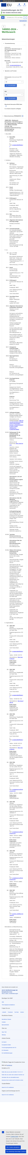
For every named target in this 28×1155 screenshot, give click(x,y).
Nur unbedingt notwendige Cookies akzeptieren (16, 1151)
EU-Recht (4, 1042)
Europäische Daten (6, 1044)
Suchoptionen (23, 20)
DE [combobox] (6, 81)
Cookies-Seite (14, 1136)
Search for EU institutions (8, 1087)
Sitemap (4, 1034)
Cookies (4, 1022)
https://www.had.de (16, 444)
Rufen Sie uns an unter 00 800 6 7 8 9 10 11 (12, 1072)
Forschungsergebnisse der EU (9, 1047)
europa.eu (9, 1065)
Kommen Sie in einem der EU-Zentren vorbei (12, 1080)
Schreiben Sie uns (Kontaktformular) (10, 1077)
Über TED (4, 1032)
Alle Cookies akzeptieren (13, 1147)
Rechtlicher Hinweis (6, 1019)
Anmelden (19, 5)
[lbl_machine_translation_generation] (6, 106)
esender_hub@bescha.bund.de (16, 914)
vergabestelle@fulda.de (15, 65)
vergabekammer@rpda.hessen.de (16, 790)
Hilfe (3, 1002)
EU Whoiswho (5, 1050)
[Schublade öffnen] (3, 26)
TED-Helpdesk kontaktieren (8, 1004)
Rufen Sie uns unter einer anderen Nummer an (13, 1074)
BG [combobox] (6, 94)
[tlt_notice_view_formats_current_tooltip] (22, 116)
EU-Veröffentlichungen (7, 1053)
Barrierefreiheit (5, 1024)
